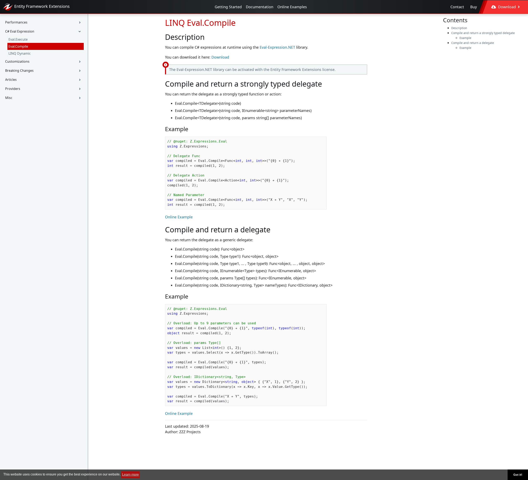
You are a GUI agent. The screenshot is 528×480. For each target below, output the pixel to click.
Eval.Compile (18, 46)
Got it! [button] (517, 474)
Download (220, 57)
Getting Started (228, 6)
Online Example (179, 216)
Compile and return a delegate (472, 43)
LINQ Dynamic (19, 53)
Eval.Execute (18, 39)
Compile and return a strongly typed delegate (483, 33)
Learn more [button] (130, 474)
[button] (44, 22)
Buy (473, 6)
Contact (457, 6)
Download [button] (507, 6)
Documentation (259, 6)
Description (459, 28)
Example (465, 38)
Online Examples (292, 6)
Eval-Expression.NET (277, 47)
